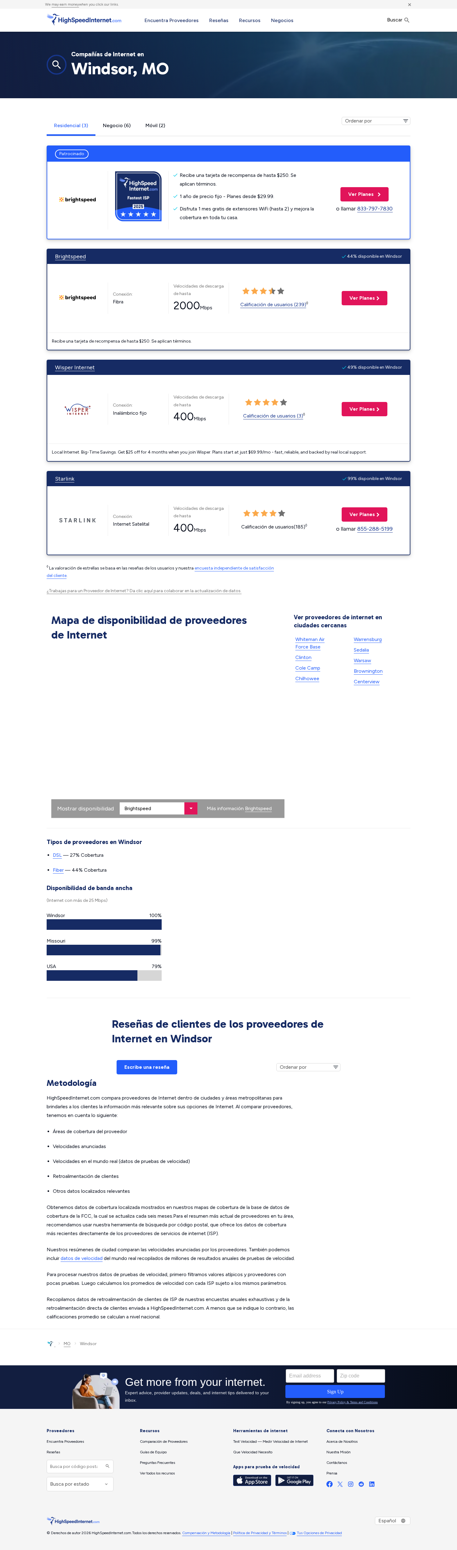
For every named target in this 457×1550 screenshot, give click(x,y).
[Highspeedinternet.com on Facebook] (329, 1485)
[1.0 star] (248, 402)
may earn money (65, 4)
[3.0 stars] (266, 402)
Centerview (367, 682)
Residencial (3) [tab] (71, 125)
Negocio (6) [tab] (117, 125)
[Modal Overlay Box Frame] (228, 1387)
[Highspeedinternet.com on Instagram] (351, 1485)
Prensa (331, 1473)
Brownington (368, 671)
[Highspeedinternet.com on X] (340, 1485)
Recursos (250, 20)
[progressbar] (104, 924)
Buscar (395, 20)
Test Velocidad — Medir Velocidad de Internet (270, 1441)
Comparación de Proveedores (163, 1441)
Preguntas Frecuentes (157, 1462)
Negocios (282, 20)
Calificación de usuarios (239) (273, 304)
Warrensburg (368, 639)
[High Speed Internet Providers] (84, 19)
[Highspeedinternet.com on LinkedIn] (372, 1485)
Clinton (303, 657)
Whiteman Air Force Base (310, 643)
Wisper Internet (75, 367)
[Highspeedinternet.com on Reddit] (361, 1485)
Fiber (58, 870)
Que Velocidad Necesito (252, 1452)
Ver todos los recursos (157, 1473)
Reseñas (218, 20)
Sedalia (361, 650)
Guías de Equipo (153, 1452)
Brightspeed (70, 256)
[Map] (168, 731)
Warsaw (362, 660)
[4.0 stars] (274, 402)
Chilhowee (307, 678)
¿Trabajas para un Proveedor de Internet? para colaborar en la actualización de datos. (144, 590)
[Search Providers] (106, 1466)
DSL (57, 855)
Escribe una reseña (146, 1067)
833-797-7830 (375, 208)
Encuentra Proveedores (172, 20)
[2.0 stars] (257, 402)
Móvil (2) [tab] (155, 125)
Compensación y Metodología (206, 1533)
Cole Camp (307, 668)
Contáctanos (336, 1462)
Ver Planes (357, 194)
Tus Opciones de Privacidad (319, 1533)
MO (67, 1343)
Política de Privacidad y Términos (260, 1533)
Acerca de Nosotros (342, 1441)
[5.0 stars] (283, 402)
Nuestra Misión (338, 1452)
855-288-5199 (375, 528)
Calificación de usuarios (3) (273, 416)
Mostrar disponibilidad (85, 808)
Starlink (64, 478)
